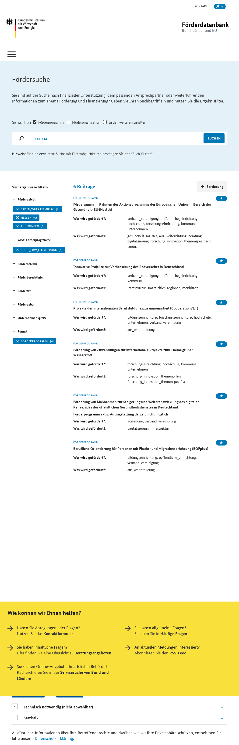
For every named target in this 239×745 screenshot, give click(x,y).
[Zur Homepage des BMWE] (44, 28)
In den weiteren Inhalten (127, 122)
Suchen (214, 138)
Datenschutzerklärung (54, 738)
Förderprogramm (51, 122)
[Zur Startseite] (195, 28)
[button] (11, 54)
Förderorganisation (86, 122)
